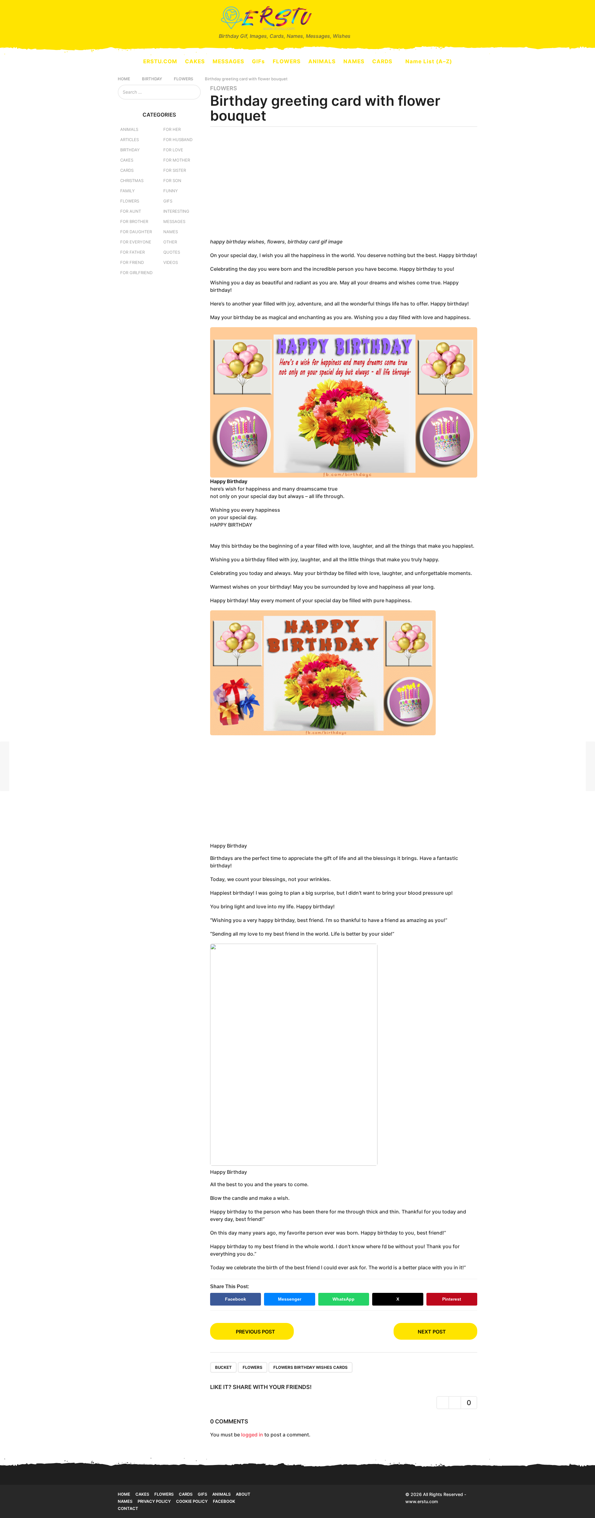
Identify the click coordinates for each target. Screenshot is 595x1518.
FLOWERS (287, 61)
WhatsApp (344, 1299)
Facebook (235, 1299)
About (243, 1494)
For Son (172, 180)
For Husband (177, 139)
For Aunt (130, 211)
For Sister (174, 170)
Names (170, 231)
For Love (173, 149)
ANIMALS (322, 61)
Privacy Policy (154, 1501)
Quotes (171, 252)
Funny (170, 190)
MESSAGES (228, 61)
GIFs (258, 61)
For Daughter (136, 231)
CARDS (382, 61)
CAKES (195, 61)
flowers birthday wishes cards (310, 1367)
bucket (223, 1367)
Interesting (176, 211)
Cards (127, 170)
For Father (132, 252)
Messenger (289, 1299)
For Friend (132, 262)
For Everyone (135, 241)
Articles (129, 139)
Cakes (126, 160)
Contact (128, 1508)
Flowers (223, 88)
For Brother (134, 221)
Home (124, 1494)
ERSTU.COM (160, 61)
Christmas (131, 180)
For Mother (176, 160)
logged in (252, 1434)
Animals (129, 129)
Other (170, 241)
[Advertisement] (344, 184)
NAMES (353, 61)
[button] (122, 22)
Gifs (202, 1494)
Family (127, 190)
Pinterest (451, 1299)
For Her (172, 129)
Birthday (130, 149)
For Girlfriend (136, 272)
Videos (170, 262)
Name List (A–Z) (428, 61)
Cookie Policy (192, 1501)
